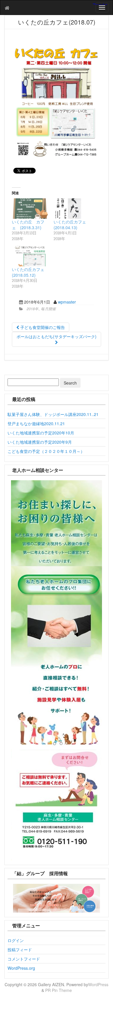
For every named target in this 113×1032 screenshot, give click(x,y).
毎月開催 (48, 308)
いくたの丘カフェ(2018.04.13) (70, 224)
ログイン (16, 940)
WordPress (98, 984)
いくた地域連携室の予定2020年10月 (41, 433)
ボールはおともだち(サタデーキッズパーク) (56, 336)
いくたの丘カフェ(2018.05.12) (28, 272)
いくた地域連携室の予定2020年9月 (40, 442)
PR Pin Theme (58, 990)
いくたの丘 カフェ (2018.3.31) (28, 224)
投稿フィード (20, 949)
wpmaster (67, 302)
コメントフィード (24, 959)
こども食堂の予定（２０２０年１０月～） (46, 451)
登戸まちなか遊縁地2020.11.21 (36, 423)
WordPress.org (21, 968)
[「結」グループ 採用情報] (56, 898)
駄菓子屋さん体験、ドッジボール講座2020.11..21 (53, 414)
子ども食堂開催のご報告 (42, 327)
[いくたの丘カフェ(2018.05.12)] (30, 256)
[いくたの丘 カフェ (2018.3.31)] (30, 208)
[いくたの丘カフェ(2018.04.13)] (72, 208)
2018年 (33, 308)
